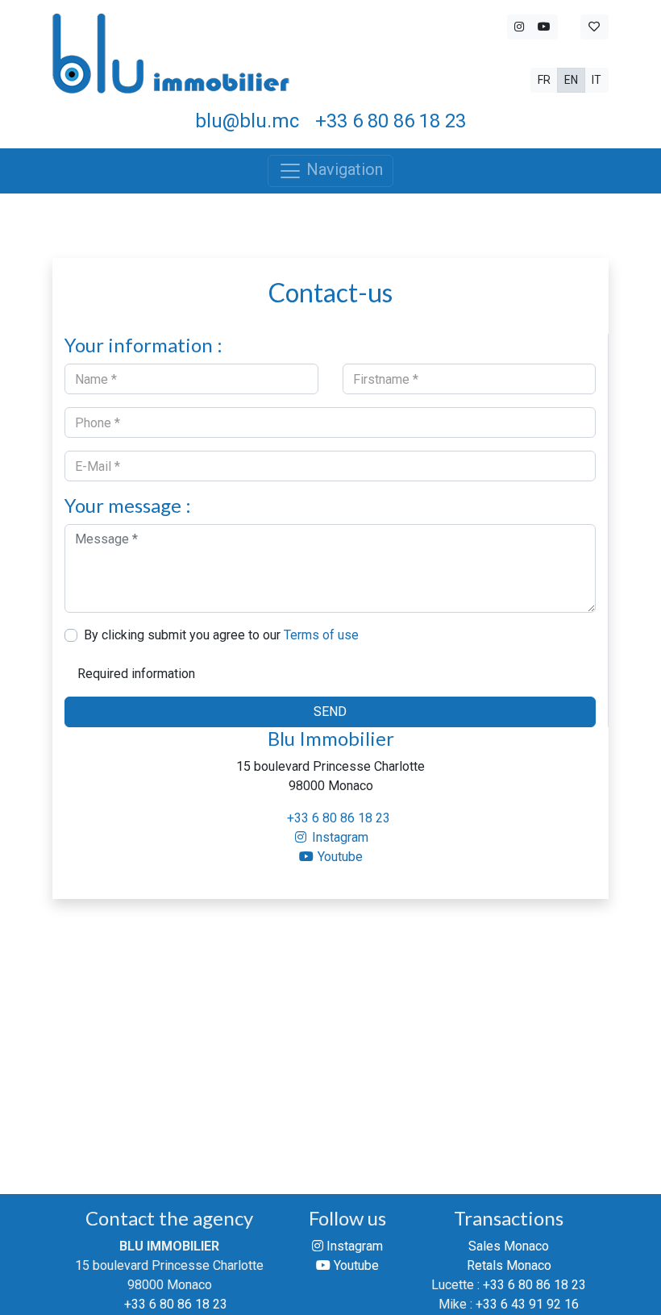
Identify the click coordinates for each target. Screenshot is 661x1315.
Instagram (338, 837)
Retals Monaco (509, 1265)
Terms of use (321, 635)
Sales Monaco (508, 1246)
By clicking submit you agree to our (221, 635)
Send (330, 711)
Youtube (338, 856)
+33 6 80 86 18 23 (338, 818)
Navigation (342, 169)
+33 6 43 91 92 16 (527, 1304)
